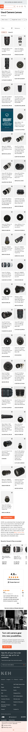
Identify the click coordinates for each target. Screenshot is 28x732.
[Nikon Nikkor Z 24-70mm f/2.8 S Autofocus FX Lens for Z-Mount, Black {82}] (20, 120)
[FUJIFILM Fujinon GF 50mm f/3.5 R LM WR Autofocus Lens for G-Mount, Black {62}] (20, 197)
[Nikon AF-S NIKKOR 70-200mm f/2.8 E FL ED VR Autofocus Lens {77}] (7, 145)
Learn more (15, 723)
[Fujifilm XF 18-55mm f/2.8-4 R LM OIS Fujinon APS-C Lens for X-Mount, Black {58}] (20, 478)
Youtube (21, 679)
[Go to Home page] (2, 6)
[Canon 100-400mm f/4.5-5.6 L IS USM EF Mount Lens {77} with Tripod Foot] (7, 502)
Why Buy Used (16, 699)
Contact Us (16, 709)
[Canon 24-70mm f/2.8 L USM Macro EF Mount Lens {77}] (7, 295)
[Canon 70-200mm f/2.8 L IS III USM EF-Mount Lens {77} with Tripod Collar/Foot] (7, 270)
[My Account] (20, 6)
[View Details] (6, 552)
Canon (19, 532)
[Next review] (25, 598)
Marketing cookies (7, 727)
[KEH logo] (6, 673)
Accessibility (4, 720)
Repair (2, 687)
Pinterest (16, 679)
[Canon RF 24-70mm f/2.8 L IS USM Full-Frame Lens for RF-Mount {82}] (20, 70)
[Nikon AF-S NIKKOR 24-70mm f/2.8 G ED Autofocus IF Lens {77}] (7, 478)
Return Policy (4, 696)
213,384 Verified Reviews (13, 579)
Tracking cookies (7, 725)
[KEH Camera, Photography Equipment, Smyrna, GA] (2, 717)
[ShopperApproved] (13, 717)
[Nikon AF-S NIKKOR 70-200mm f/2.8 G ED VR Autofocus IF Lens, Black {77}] (7, 245)
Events (14, 690)
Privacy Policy (12, 720)
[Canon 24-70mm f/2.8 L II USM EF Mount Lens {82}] (7, 45)
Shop (2, 684)
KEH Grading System (18, 696)
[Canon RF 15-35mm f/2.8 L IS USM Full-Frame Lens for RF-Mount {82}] (20, 320)
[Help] (17, 6)
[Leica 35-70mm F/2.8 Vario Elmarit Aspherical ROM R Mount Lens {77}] (7, 451)
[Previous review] (1, 598)
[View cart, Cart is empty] (22, 6)
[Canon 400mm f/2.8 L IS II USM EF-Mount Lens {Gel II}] (20, 221)
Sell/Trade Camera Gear (19, 684)
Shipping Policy (16, 693)
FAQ (2, 693)
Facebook (3, 679)
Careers (3, 709)
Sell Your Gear (7, 646)
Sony (23, 532)
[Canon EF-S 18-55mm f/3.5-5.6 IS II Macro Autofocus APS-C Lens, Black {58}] (20, 346)
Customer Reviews (5, 699)
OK (13, 730)
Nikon (15, 532)
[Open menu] (25, 6)
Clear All (10, 32)
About (14, 705)
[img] (13, 577)
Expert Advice (16, 687)
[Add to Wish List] (12, 36)
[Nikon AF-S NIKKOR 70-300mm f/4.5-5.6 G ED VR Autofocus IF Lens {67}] (20, 270)
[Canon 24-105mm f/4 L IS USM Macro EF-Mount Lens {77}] (7, 221)
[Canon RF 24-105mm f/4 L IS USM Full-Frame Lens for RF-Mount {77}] (20, 172)
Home (2, 9)
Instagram (8, 679)
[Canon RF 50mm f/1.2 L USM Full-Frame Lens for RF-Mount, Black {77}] (7, 397)
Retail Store (4, 690)
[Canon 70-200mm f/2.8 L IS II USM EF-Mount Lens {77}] (20, 45)
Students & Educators (18, 702)
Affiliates (3, 702)
